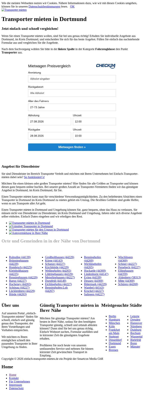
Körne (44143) (54, 260)
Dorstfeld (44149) (55, 280)
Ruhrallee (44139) (20, 257)
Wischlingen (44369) (125, 259)
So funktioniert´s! (34, 177)
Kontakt (14, 378)
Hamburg (114, 319)
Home (12, 374)
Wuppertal (136, 336)
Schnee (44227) (127, 264)
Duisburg (135, 329)
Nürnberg (136, 326)
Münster (135, 346)
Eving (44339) (92, 277)
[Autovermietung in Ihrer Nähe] (28, 233)
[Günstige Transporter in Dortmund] (31, 226)
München (114, 323)
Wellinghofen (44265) (58, 270)
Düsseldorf (115, 339)
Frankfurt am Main (114, 331)
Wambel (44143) (94, 287)
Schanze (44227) (55, 264)
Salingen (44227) (94, 294)
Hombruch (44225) (20, 267)
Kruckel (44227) (94, 290)
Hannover (136, 323)
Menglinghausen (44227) (60, 277)
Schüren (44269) (128, 284)
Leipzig (134, 316)
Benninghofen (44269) (92, 259)
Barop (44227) (17, 280)
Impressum (15, 384)
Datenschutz (16, 388)
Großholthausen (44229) (59, 257)
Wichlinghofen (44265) (92, 265)
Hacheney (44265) (20, 284)
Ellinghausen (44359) (126, 272)
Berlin (112, 316)
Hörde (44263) (18, 294)
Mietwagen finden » (72, 147)
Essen (112, 346)
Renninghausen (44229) (23, 277)
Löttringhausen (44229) (59, 274)
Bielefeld (135, 339)
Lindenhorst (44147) (96, 274)
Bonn (133, 343)
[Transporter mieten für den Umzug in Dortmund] (39, 229)
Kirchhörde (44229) (57, 267)
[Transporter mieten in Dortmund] (29, 222)
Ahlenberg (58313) (129, 277)
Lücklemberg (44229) (22, 290)
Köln (112, 326)
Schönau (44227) (19, 287)
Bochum (135, 333)
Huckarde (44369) (95, 270)
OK (72, 6)
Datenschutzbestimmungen (44, 6)
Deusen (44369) (93, 280)
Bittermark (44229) (95, 284)
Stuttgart (114, 336)
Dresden (135, 319)
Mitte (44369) (126, 280)
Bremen (113, 350)
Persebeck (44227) (129, 267)
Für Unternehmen (19, 381)
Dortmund (115, 343)
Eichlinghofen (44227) (58, 284)
